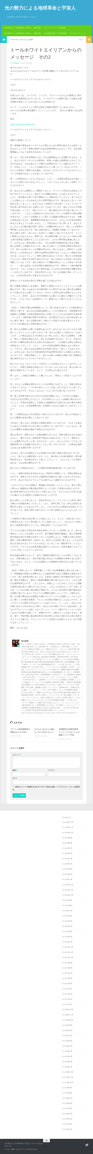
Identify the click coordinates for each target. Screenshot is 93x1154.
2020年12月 (68, 1010)
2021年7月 (68, 973)
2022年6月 (68, 916)
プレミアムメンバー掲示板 (55, 28)
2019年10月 (68, 1082)
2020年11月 (68, 1015)
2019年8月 (68, 1093)
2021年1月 (68, 1004)
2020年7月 (68, 1036)
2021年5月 (68, 984)
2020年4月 (68, 1051)
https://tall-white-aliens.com (22, 124)
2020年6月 (68, 1041)
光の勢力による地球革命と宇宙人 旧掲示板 (22, 33)
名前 (15, 770)
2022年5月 (68, 921)
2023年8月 (68, 843)
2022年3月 (68, 931)
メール (51, 770)
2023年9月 (68, 838)
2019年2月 (68, 1124)
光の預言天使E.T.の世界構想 (55, 33)
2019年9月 (68, 1088)
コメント (16, 755)
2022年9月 (68, 900)
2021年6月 (68, 978)
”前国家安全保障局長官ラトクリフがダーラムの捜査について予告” (69, 732)
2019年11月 (68, 1077)
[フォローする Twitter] (86, 1145)
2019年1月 (68, 1129)
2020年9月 (68, 1025)
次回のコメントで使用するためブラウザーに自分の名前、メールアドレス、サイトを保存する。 (46, 788)
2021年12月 (68, 947)
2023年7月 (68, 848)
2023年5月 (68, 859)
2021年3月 (68, 994)
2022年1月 (68, 942)
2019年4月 (68, 1114)
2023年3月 (68, 869)
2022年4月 (68, 926)
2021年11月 (68, 952)
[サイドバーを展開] (4, 39)
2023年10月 (68, 833)
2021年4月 (68, 989)
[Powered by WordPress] (13, 1149)
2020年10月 (68, 1020)
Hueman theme (32, 1149)
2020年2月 (68, 1062)
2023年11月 (68, 827)
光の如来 (15, 63)
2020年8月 (68, 1030)
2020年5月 (68, 1046)
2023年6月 (68, 853)
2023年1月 (68, 879)
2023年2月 (68, 874)
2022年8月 (68, 905)
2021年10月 (68, 958)
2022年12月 (68, 885)
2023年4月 (68, 864)
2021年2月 (68, 999)
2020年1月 (68, 1067)
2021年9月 (68, 963)
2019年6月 (68, 1103)
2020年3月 (68, 1056)
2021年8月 (68, 968)
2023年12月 (68, 822)
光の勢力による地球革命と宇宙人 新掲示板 (22, 28)
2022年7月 (68, 911)
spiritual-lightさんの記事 (21, 39)
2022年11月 (68, 890)
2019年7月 (68, 1098)
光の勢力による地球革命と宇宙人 (40, 8)
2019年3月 (68, 1119)
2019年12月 (68, 1072)
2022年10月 (68, 895)
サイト (14, 778)
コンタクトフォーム (78, 33)
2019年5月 (68, 1108)
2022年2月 (68, 937)
